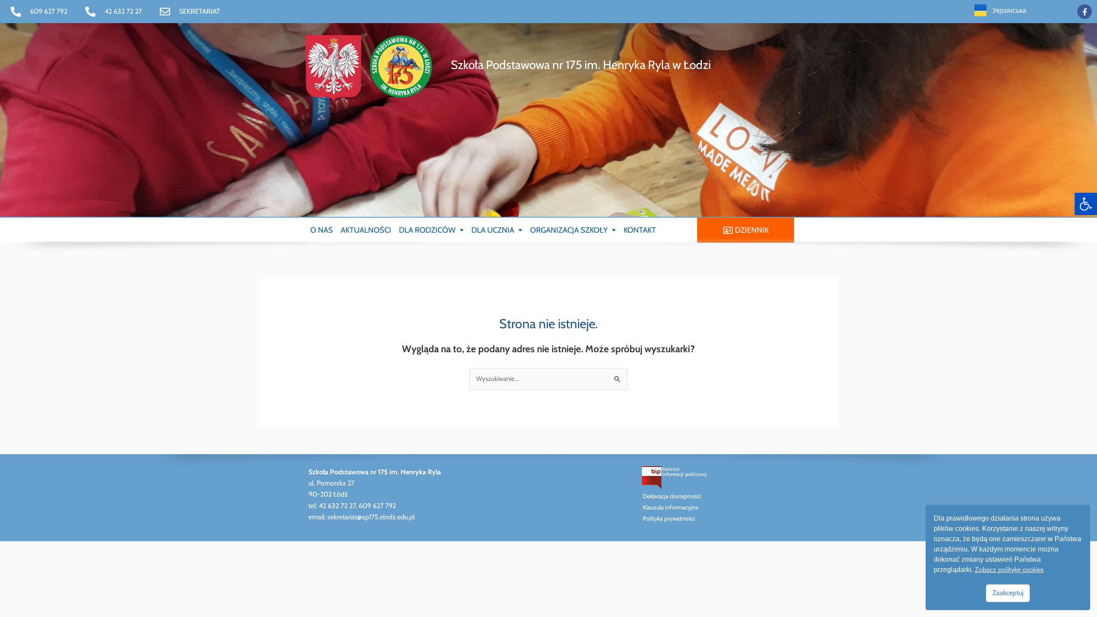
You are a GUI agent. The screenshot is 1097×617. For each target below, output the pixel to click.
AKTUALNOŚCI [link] (366, 230)
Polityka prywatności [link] (669, 518)
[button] (431, 230)
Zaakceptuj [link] (1007, 593)
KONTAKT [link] (639, 230)
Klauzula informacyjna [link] (670, 507)
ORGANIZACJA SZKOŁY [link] (569, 230)
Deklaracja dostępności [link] (672, 496)
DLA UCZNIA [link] (492, 230)
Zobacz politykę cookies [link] (1009, 570)
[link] (1086, 204)
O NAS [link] (321, 230)
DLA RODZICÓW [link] (427, 230)
